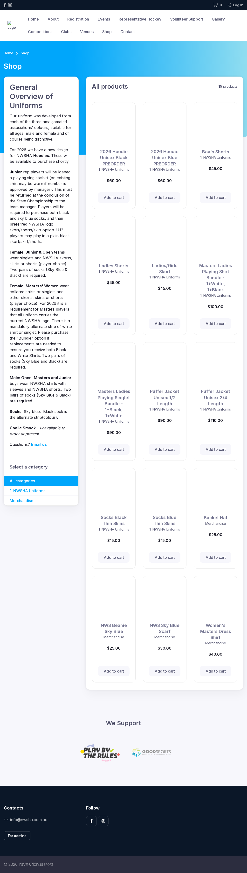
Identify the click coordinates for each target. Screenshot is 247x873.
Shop (107, 31)
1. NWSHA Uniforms (27, 490)
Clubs (66, 31)
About (53, 19)
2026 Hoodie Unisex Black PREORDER (114, 157)
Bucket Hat (215, 517)
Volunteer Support (186, 19)
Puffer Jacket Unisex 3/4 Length (215, 397)
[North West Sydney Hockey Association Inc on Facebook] (5, 4)
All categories (22, 480)
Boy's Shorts (215, 151)
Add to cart (114, 197)
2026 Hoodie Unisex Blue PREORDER (164, 157)
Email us (39, 444)
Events (104, 19)
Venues (87, 31)
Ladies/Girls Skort (165, 268)
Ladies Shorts (113, 265)
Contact (127, 31)
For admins (17, 836)
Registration (78, 19)
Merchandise (21, 500)
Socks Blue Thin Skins (164, 520)
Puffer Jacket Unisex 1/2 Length (164, 397)
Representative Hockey (140, 19)
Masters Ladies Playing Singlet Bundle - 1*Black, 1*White (113, 403)
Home (33, 19)
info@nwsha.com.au (28, 819)
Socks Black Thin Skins (114, 520)
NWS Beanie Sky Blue (114, 628)
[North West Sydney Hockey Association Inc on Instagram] (10, 4)
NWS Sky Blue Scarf (164, 628)
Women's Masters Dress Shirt (215, 631)
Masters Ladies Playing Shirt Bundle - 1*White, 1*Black (215, 277)
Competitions (40, 31)
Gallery (218, 19)
